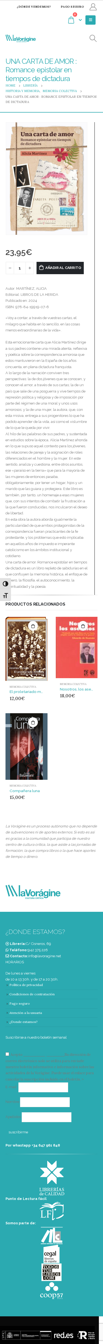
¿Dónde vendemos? (34, 6)
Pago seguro (72, 6)
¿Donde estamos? (23, 1022)
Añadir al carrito (63, 268)
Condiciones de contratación (32, 994)
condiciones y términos (43, 1054)
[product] (26, 649)
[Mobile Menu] (90, 20)
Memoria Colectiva (23, 687)
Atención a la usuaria (25, 1013)
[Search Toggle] (93, 38)
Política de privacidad (26, 985)
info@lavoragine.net (44, 956)
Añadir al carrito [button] (33, 626)
